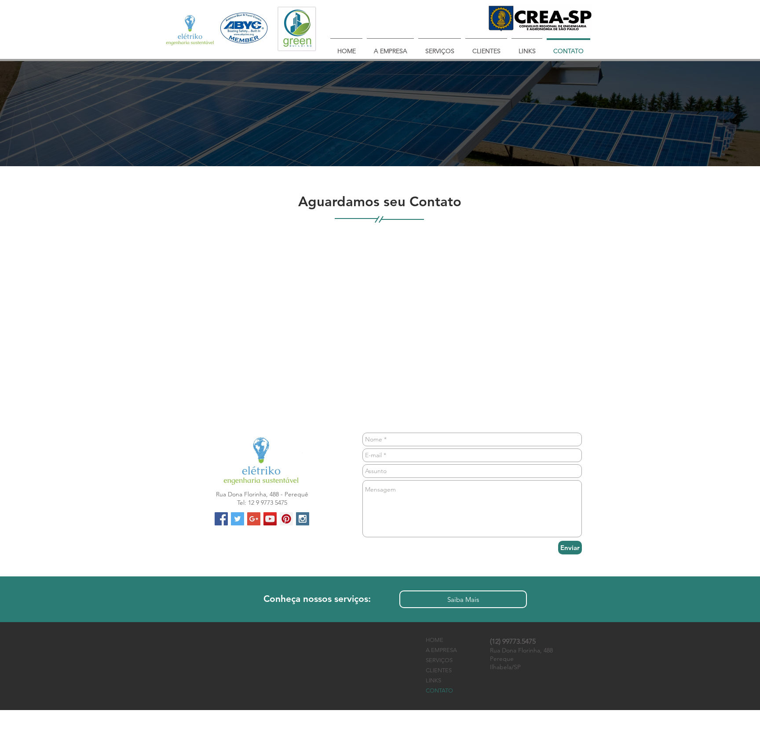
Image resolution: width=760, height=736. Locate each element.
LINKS (433, 680)
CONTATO (439, 690)
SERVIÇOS (439, 660)
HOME (434, 640)
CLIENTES (439, 670)
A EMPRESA (441, 650)
